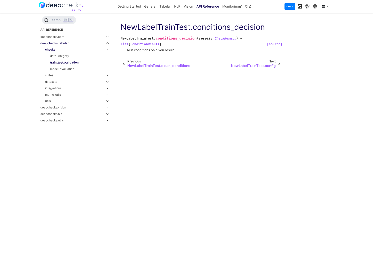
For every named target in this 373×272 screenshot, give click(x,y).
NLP (177, 6)
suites (49, 75)
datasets (51, 81)
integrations (53, 88)
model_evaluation (62, 69)
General (150, 6)
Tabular (165, 6)
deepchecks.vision (53, 107)
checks (50, 49)
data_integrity (59, 56)
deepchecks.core (52, 36)
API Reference (207, 6)
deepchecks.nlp (51, 114)
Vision (188, 6)
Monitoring (230, 6)
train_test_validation (64, 62)
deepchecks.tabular (54, 43)
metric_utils (53, 94)
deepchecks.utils (52, 120)
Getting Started (129, 6)
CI (246, 6)
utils (48, 101)
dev (288, 6)
